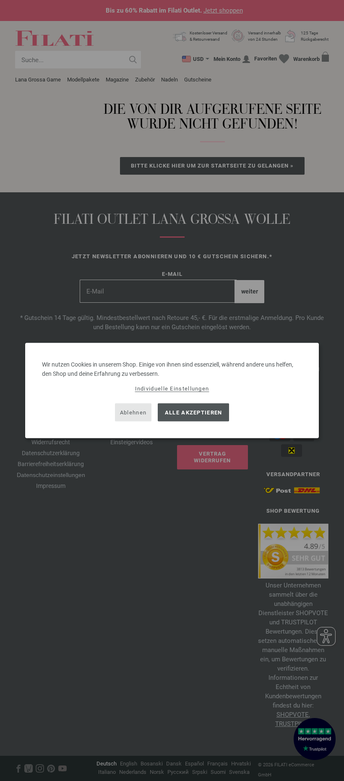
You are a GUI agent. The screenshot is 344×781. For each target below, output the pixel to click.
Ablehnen (133, 412)
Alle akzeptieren (193, 412)
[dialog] (172, 390)
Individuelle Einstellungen (172, 388)
